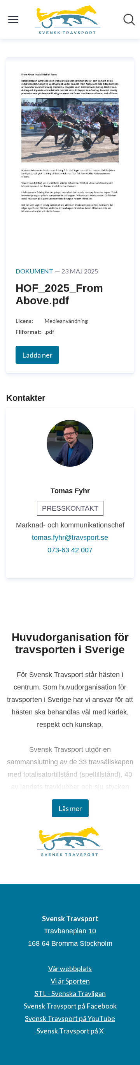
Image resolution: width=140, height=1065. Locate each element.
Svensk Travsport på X (70, 1030)
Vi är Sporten (70, 981)
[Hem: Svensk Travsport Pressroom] (68, 19)
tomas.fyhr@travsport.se (70, 537)
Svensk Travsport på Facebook (70, 1006)
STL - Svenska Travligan (70, 993)
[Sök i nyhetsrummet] (129, 19)
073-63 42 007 (70, 550)
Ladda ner (37, 355)
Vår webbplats (70, 968)
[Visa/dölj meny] (13, 19)
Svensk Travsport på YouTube (70, 1018)
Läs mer (70, 808)
